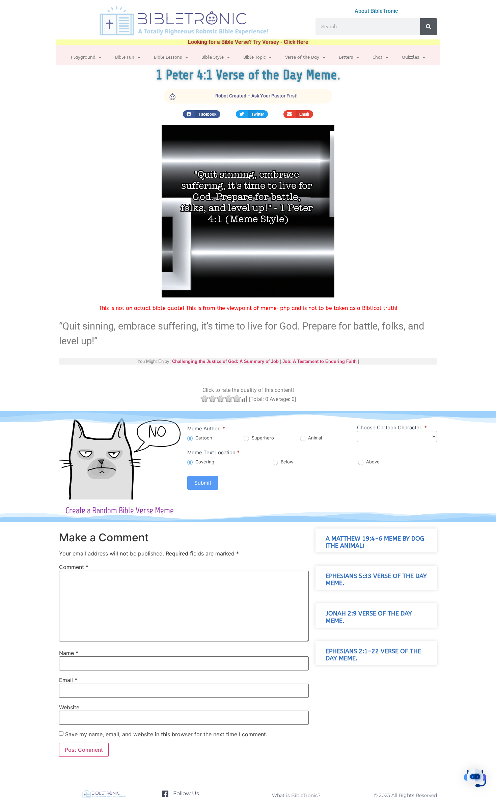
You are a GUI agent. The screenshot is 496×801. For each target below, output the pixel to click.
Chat (377, 57)
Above (372, 461)
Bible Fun (124, 57)
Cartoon (203, 437)
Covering (204, 461)
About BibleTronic (376, 11)
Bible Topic (254, 57)
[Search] (428, 26)
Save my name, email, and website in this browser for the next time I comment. (166, 734)
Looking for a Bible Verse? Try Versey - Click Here (248, 42)
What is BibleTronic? (296, 795)
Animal (314, 437)
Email (68, 680)
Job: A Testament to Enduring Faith (319, 361)
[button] (201, 114)
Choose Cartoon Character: (392, 428)
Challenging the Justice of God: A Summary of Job (225, 361)
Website (69, 707)
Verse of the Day (302, 57)
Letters (346, 57)
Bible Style (212, 57)
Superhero (262, 437)
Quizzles (410, 57)
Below (286, 461)
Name (68, 653)
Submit (202, 483)
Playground (83, 57)
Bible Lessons (168, 57)
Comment (73, 567)
